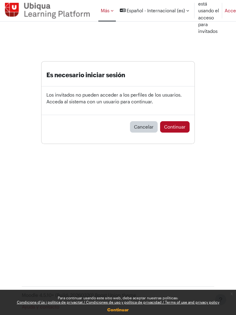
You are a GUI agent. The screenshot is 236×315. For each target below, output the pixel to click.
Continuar (118, 309)
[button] (154, 10)
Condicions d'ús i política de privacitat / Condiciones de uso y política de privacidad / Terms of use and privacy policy (118, 302)
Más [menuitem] (105, 10)
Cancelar (144, 127)
